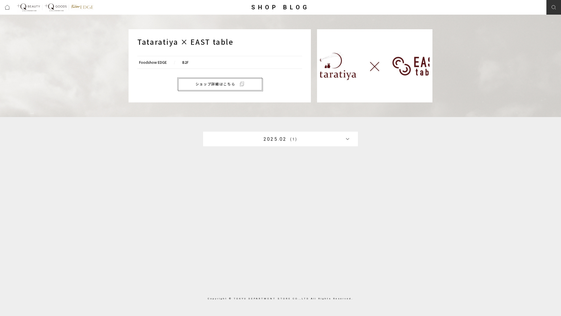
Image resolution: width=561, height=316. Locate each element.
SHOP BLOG (280, 7)
